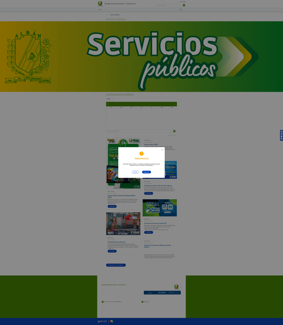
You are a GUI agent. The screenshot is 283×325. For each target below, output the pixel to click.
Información (146, 172)
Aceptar (135, 172)
